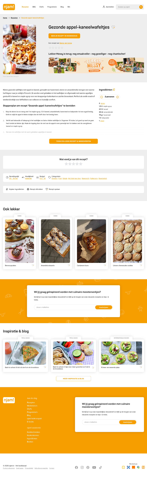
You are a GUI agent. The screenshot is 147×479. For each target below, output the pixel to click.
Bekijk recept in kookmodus (64, 36)
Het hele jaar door (74, 178)
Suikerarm (94, 178)
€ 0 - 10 (43, 178)
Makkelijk (28, 178)
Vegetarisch (102, 178)
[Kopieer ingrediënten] (114, 89)
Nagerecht (85, 178)
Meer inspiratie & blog (73, 379)
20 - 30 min (13, 178)
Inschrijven (103, 307)
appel (102, 121)
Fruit (60, 178)
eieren (103, 103)
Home (5, 18)
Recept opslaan (54, 189)
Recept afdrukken (36, 189)
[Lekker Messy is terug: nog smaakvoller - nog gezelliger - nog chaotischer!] (96, 65)
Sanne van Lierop (66, 43)
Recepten (14, 18)
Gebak (65, 178)
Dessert (54, 178)
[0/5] (56, 47)
